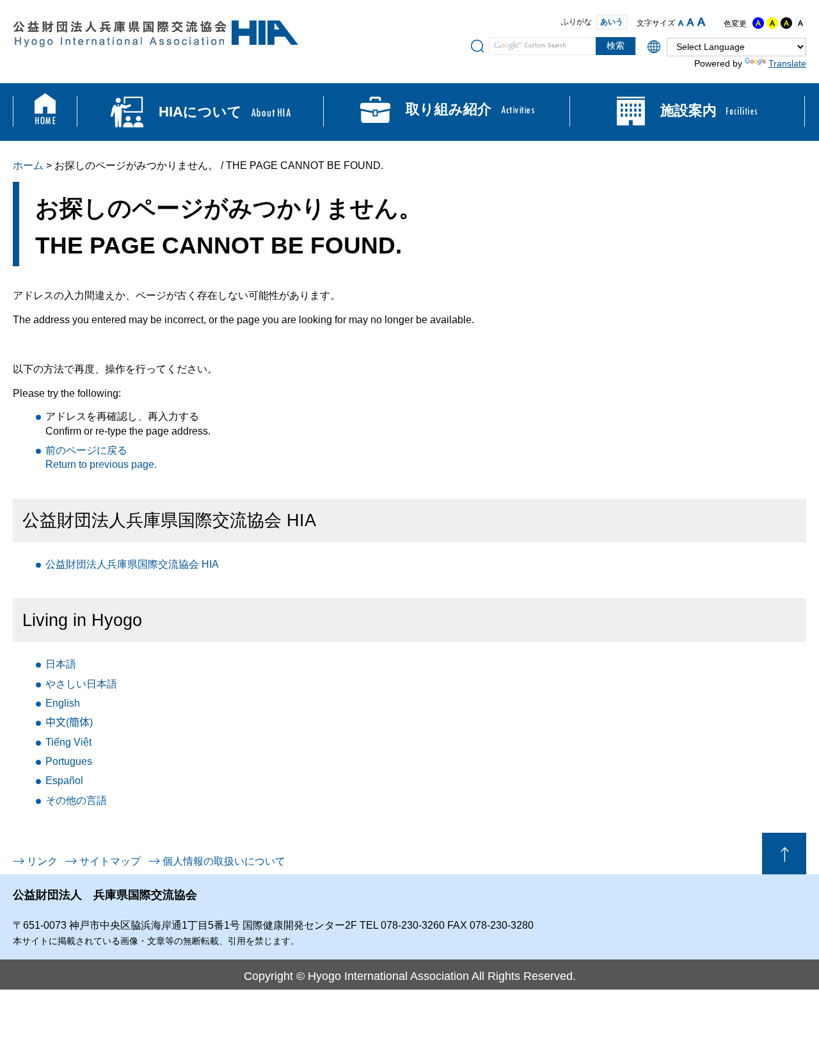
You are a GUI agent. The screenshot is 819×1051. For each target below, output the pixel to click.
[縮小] (681, 23)
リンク (42, 861)
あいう (611, 21)
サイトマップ (110, 861)
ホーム (28, 165)
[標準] (690, 22)
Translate (787, 63)
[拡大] (701, 21)
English (62, 703)
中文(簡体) (69, 722)
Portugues (68, 761)
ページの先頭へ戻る (784, 853)
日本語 (60, 664)
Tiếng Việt (68, 742)
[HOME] (45, 112)
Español (64, 780)
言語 (76, 800)
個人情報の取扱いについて (224, 861)
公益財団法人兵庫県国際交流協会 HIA (132, 564)
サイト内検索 (477, 45)
